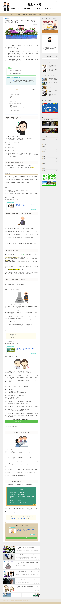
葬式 (50, 163)
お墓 (50, 139)
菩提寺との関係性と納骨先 (14, 105)
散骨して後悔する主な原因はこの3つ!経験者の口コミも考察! (20, 335)
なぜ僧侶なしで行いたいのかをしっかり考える (17, 107)
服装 (50, 156)
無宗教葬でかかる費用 (12, 101)
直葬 (10, 97)
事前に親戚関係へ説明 (13, 106)
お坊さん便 (24, 14)
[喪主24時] (30, 11)
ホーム (12, 14)
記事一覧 (41, 14)
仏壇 (50, 146)
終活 (50, 161)
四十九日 (50, 149)
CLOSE (34, 89)
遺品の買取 (18, 14)
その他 (50, 144)
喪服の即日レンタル (33, 14)
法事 (50, 158)
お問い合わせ (47, 14)
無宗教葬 (11, 96)
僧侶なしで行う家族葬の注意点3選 (15, 103)
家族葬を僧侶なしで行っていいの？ (15, 92)
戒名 (50, 151)
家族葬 (6, 522)
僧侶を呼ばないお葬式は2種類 (14, 94)
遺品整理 (50, 168)
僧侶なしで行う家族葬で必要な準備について (16, 110)
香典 (50, 170)
